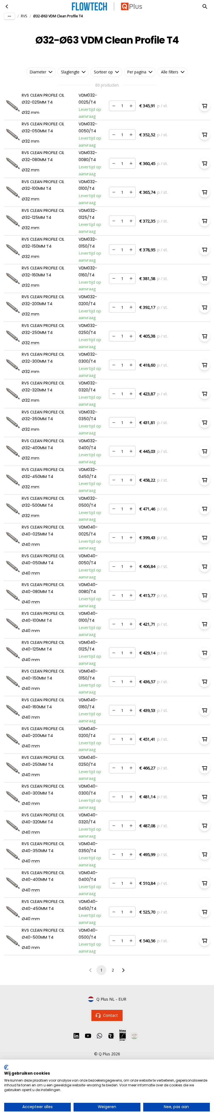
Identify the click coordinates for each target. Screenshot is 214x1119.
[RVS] (7, 6)
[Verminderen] (114, 106)
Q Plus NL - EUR (111, 999)
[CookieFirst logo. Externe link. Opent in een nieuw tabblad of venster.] (6, 1067)
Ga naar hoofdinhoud (29, 10)
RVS (24, 16)
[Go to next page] (123, 970)
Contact (110, 1015)
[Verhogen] (131, 106)
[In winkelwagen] (204, 105)
